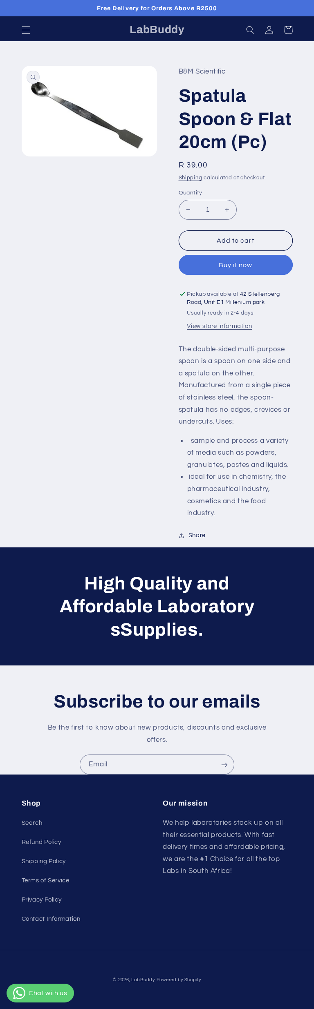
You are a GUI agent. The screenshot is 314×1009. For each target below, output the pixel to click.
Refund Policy (41, 842)
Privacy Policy (42, 900)
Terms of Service (46, 880)
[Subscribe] (224, 765)
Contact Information (51, 919)
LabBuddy (143, 980)
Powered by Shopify (179, 980)
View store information (219, 326)
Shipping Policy (44, 861)
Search (32, 823)
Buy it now (236, 265)
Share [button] (197, 535)
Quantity (190, 193)
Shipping (190, 178)
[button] (25, 29)
